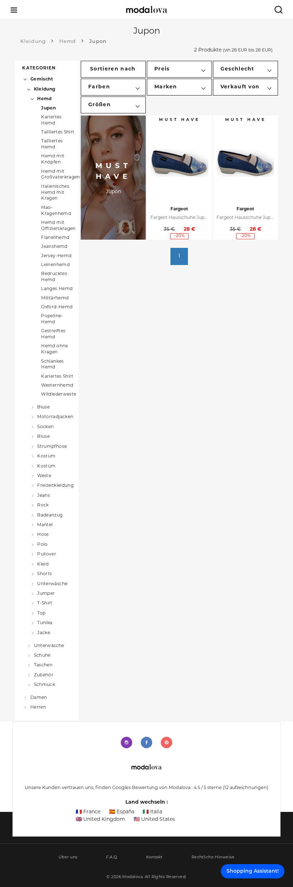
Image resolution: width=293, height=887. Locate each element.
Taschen (43, 665)
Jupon (48, 108)
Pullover (46, 554)
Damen (38, 698)
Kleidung (44, 89)
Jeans (43, 495)
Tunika (44, 623)
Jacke (43, 633)
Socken (45, 427)
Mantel (45, 525)
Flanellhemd (55, 238)
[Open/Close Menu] (14, 10)
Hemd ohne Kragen (54, 349)
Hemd (44, 99)
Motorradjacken (55, 417)
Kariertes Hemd (51, 120)
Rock (43, 505)
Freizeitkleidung (55, 486)
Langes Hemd (57, 289)
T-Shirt (45, 603)
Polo (42, 545)
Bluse (43, 407)
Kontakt (154, 857)
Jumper (46, 594)
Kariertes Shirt (57, 376)
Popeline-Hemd (52, 319)
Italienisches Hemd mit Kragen (55, 193)
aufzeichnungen (245, 788)
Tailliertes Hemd (52, 144)
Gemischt (41, 79)
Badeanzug (50, 515)
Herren (38, 707)
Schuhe (42, 655)
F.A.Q (111, 857)
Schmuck (44, 685)
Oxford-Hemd (57, 307)
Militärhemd (55, 298)
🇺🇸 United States (154, 819)
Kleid (43, 564)
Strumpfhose (52, 446)
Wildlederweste (58, 394)
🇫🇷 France (88, 812)
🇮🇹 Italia (152, 812)
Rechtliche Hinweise (213, 857)
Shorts (44, 574)
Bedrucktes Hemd (54, 277)
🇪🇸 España (121, 812)
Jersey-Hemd (56, 256)
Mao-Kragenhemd (56, 211)
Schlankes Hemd (52, 364)
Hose (43, 535)
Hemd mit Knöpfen (52, 159)
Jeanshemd (54, 247)
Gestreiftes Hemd (53, 334)
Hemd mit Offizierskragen (58, 226)
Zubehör (43, 675)
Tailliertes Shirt (57, 132)
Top (41, 613)
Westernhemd (57, 385)
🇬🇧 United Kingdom (100, 819)
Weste (44, 476)
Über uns (68, 857)
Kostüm (46, 456)
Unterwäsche (52, 584)
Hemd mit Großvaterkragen (60, 175)
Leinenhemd (55, 265)
